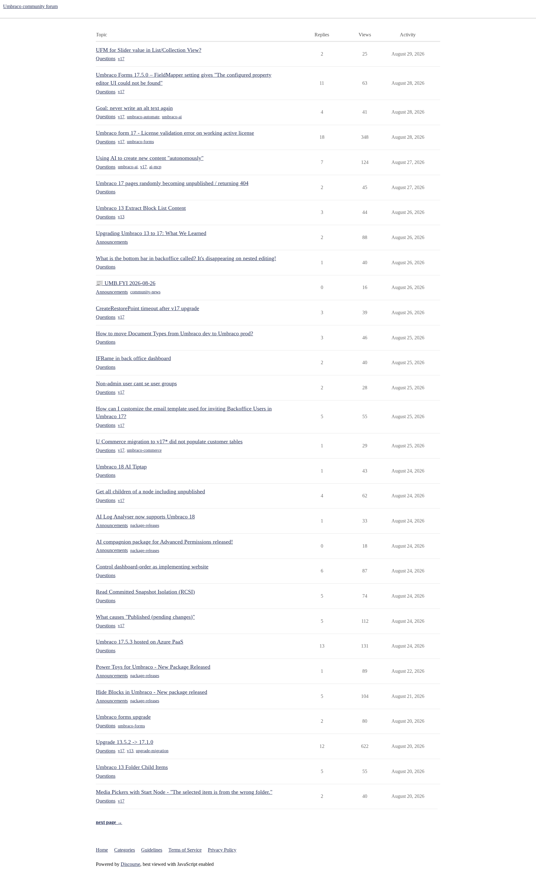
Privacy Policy (222, 850)
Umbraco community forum (30, 6)
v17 (121, 59)
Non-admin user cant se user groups (136, 383)
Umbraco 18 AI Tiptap (121, 467)
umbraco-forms (140, 141)
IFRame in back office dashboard (133, 358)
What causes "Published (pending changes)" (145, 617)
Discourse (130, 864)
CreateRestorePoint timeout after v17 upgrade (147, 308)
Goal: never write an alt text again (134, 108)
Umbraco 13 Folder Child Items (132, 767)
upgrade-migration (152, 751)
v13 (121, 217)
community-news (145, 292)
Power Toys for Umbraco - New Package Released (153, 667)
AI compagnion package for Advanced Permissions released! (164, 542)
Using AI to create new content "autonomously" (149, 158)
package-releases (144, 525)
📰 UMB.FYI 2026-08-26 (125, 283)
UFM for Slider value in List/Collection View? (148, 50)
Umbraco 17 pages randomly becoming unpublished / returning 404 (172, 183)
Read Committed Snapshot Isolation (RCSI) (145, 592)
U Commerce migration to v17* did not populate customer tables (169, 441)
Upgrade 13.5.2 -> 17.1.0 (124, 742)
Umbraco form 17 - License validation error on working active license (175, 133)
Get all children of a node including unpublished (150, 491)
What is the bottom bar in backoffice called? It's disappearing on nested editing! (186, 258)
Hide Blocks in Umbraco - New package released (151, 692)
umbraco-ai (172, 117)
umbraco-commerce (144, 450)
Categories (124, 850)
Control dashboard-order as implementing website (152, 566)
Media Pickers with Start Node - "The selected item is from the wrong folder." (184, 792)
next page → (109, 822)
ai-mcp (155, 167)
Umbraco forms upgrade (123, 717)
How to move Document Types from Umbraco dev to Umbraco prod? (174, 333)
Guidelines (151, 850)
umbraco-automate (143, 117)
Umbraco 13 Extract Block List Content (141, 208)
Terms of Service (185, 850)
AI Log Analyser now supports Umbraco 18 (145, 516)
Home (102, 850)
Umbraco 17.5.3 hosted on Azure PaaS (139, 642)
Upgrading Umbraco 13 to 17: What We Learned (151, 233)
